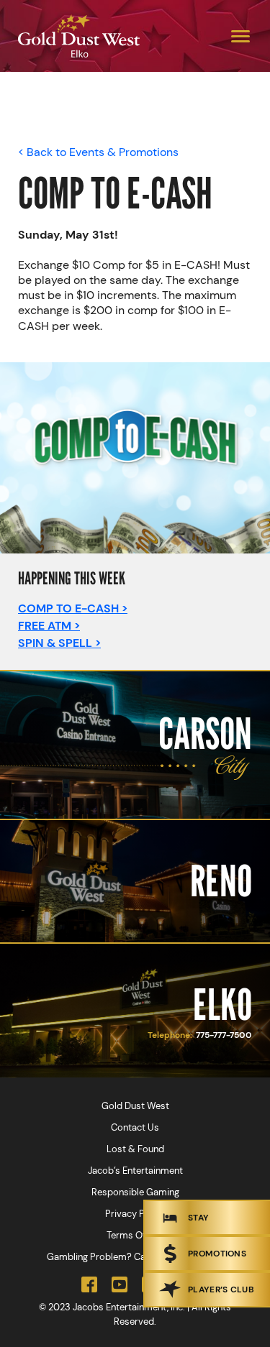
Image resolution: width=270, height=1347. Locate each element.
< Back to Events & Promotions (98, 152)
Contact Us (135, 1127)
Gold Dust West (135, 1106)
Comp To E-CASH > (72, 608)
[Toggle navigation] (240, 36)
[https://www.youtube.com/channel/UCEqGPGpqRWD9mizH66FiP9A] (119, 1284)
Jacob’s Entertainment (135, 1170)
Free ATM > (49, 625)
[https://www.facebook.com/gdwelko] (89, 1284)
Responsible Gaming (135, 1192)
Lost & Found (135, 1149)
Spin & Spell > (59, 642)
